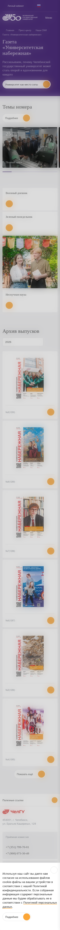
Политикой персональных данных (29, 904)
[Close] (54, 870)
